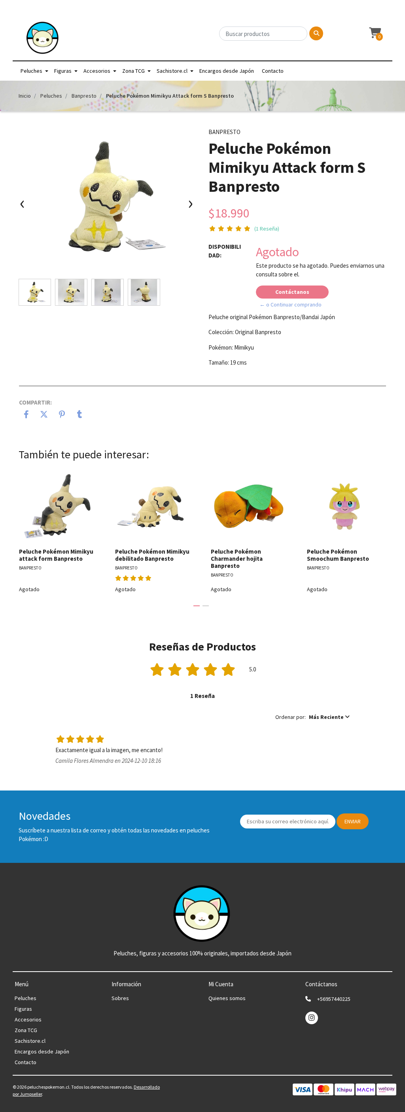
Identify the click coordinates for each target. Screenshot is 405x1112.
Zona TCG (133, 70)
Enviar (352, 821)
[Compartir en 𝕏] (44, 415)
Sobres (120, 998)
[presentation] (22, 207)
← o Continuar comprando (290, 304)
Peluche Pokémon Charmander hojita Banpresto (237, 558)
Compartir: (35, 402)
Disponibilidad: (224, 251)
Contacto (273, 70)
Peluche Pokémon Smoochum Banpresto (338, 555)
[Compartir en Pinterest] (62, 415)
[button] (374, 33)
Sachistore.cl (172, 70)
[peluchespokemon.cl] (43, 39)
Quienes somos (227, 998)
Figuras (63, 70)
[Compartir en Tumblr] (79, 415)
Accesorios (96, 70)
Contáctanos (292, 291)
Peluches (31, 70)
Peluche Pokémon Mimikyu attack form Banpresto (56, 555)
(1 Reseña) (266, 228)
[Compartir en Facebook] (26, 415)
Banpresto (84, 95)
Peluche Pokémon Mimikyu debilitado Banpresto (152, 555)
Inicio (25, 95)
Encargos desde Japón (226, 70)
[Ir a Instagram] (311, 1017)
